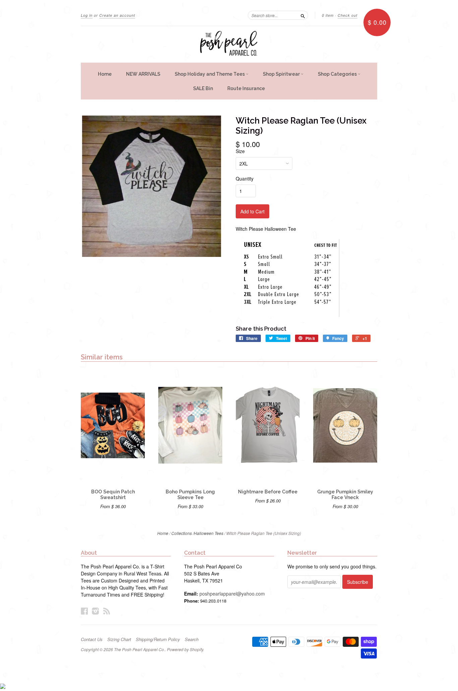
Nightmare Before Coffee (267, 491)
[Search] (303, 15)
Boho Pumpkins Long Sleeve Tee (190, 494)
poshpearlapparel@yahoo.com (232, 593)
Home (105, 74)
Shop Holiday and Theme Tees (210, 74)
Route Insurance (246, 88)
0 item (328, 15)
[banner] (229, 44)
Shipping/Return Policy (158, 639)
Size (240, 151)
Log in (87, 15)
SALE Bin (203, 88)
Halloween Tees (208, 533)
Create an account (117, 15)
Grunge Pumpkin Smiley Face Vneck (345, 494)
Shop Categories (338, 74)
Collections (181, 533)
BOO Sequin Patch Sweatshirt (113, 494)
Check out (347, 15)
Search (191, 639)
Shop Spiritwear (282, 74)
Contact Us (92, 639)
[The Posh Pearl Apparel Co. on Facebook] (84, 611)
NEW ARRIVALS (143, 74)
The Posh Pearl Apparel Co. (139, 649)
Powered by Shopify (185, 649)
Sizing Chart (119, 639)
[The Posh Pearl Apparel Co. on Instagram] (95, 611)
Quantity (244, 179)
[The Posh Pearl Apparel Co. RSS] (106, 611)
